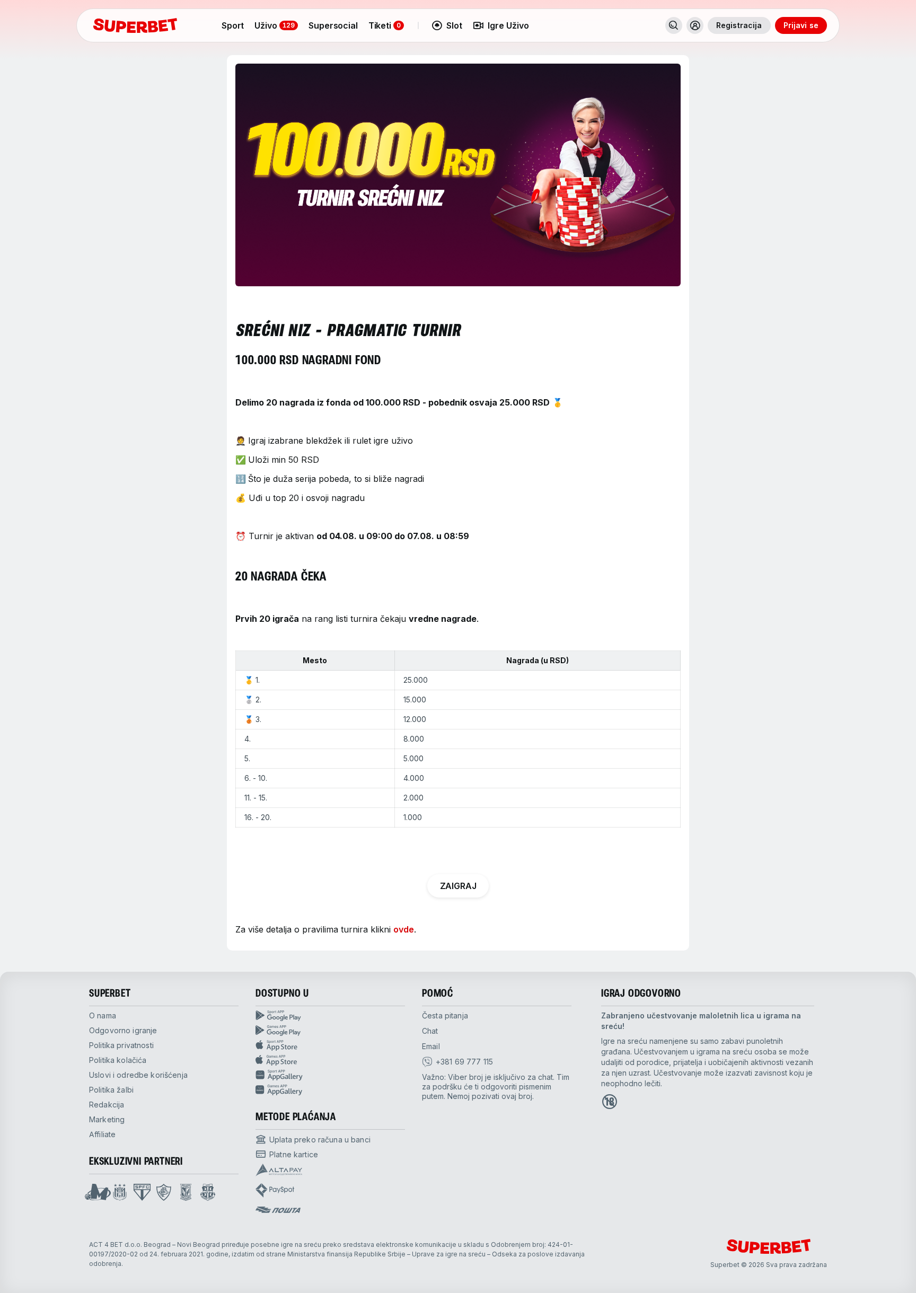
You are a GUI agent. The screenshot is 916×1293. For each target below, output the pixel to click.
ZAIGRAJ (458, 886)
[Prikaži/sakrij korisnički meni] (694, 25)
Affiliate (102, 1134)
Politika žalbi (111, 1089)
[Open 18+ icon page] (609, 1101)
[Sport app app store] (330, 1045)
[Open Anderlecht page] (120, 1192)
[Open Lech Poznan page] (185, 1192)
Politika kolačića (117, 1060)
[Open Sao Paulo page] (142, 1192)
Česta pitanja (445, 1015)
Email (431, 1046)
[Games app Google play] (330, 1030)
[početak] (135, 25)
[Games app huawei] (330, 1090)
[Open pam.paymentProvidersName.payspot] (275, 1190)
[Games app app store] (330, 1060)
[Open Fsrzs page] (207, 1192)
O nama (102, 1015)
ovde (403, 929)
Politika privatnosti (121, 1045)
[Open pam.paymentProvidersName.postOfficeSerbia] (278, 1209)
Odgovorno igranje (123, 1030)
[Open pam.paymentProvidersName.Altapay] (279, 1170)
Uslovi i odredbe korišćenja (138, 1074)
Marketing (107, 1119)
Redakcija (106, 1104)
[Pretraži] (673, 25)
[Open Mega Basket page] (98, 1192)
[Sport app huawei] (330, 1075)
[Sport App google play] (330, 1015)
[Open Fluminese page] (163, 1192)
